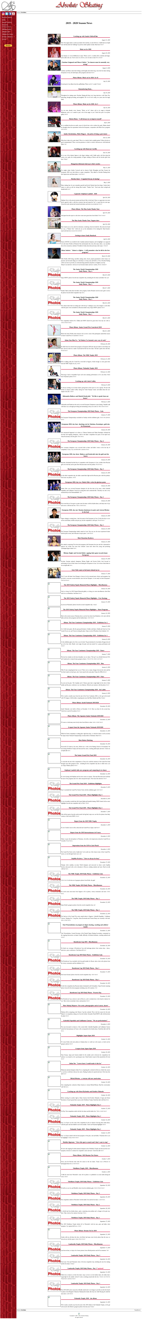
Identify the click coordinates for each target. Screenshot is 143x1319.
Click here (64, 880)
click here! (91, 618)
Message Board (6, 27)
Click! (87, 803)
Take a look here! (102, 1111)
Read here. (99, 464)
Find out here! (65, 580)
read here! (81, 174)
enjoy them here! (80, 1239)
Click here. (80, 436)
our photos (81, 57)
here (101, 44)
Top (135, 1310)
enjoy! (95, 604)
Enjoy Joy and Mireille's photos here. (78, 449)
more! (63, 646)
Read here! (101, 520)
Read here (64, 350)
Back (138, 1310)
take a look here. (66, 920)
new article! (78, 231)
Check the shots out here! (94, 659)
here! (92, 72)
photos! (104, 672)
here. (83, 292)
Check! (81, 335)
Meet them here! (103, 406)
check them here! (66, 322)
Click (71, 391)
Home (18, 12)
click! (78, 363)
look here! (100, 790)
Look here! (90, 533)
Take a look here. (81, 505)
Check (105, 246)
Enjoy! (99, 84)
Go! (65, 144)
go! (108, 277)
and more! (64, 129)
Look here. (102, 1199)
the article (99, 57)
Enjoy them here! (73, 1137)
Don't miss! (102, 215)
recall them (90, 97)
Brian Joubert (102, 264)
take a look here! (98, 722)
